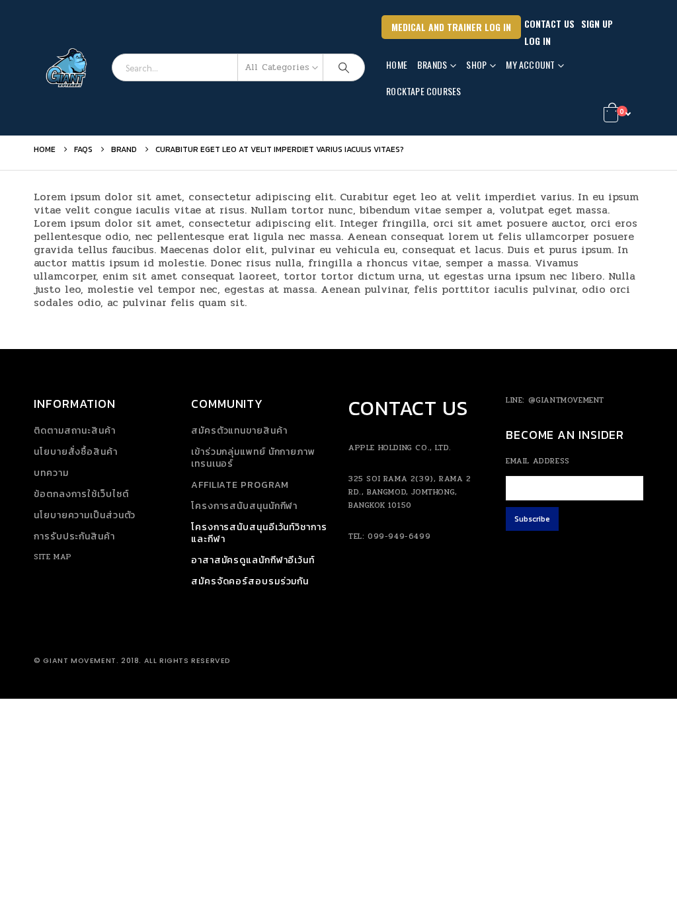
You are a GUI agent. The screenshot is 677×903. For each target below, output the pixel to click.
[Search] (343, 67)
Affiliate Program (240, 485)
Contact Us (549, 23)
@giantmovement (566, 400)
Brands (432, 64)
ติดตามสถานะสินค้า (75, 431)
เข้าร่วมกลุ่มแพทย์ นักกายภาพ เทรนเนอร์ (253, 458)
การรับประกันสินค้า (74, 536)
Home (396, 64)
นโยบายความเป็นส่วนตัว (85, 515)
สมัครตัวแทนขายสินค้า (239, 431)
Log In (537, 41)
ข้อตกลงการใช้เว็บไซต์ (81, 494)
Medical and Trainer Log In (451, 27)
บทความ (51, 473)
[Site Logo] (68, 68)
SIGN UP (597, 23)
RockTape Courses (423, 91)
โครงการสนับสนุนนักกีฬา (244, 506)
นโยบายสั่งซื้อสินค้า (76, 452)
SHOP (476, 64)
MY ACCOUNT (530, 64)
